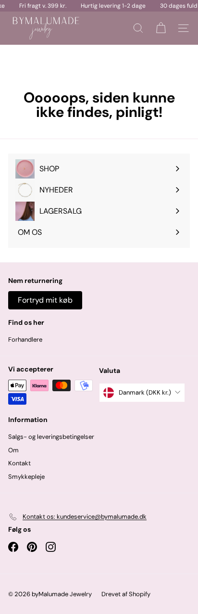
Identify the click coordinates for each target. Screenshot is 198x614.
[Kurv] (160, 28)
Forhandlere (25, 339)
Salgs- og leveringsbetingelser (51, 437)
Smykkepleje (26, 477)
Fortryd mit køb (45, 300)
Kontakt (19, 463)
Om (13, 450)
